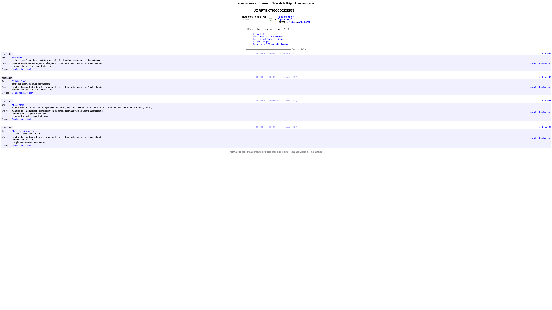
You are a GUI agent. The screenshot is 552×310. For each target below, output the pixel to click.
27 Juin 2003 (545, 53)
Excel (307, 22)
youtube (275, 44)
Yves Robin (17, 57)
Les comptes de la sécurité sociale (268, 36)
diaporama (285, 44)
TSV (287, 22)
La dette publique (261, 41)
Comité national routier (22, 69)
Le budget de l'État (261, 34)
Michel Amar (18, 105)
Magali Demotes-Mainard (23, 131)
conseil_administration (540, 63)
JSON (294, 22)
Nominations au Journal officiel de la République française (276, 3)
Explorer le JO (285, 19)
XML (300, 22)
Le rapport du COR (262, 44)
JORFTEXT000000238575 (268, 53)
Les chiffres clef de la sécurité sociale (270, 39)
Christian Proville (20, 81)
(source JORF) (290, 53)
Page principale (286, 17)
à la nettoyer (316, 152)
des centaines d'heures (252, 152)
